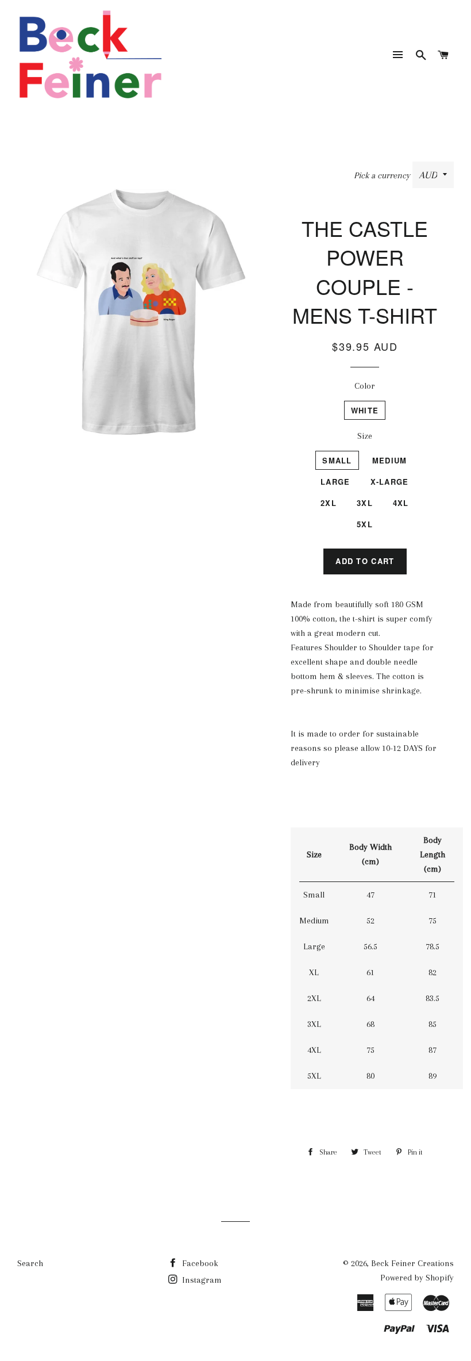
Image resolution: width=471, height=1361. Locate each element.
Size (364, 436)
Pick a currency (383, 175)
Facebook (199, 1263)
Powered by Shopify (417, 1277)
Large (335, 481)
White (365, 410)
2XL (329, 502)
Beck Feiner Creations (412, 1263)
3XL (365, 502)
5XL (365, 524)
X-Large (389, 481)
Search (30, 1263)
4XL (401, 502)
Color (364, 386)
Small (337, 460)
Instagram (201, 1280)
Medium (389, 460)
